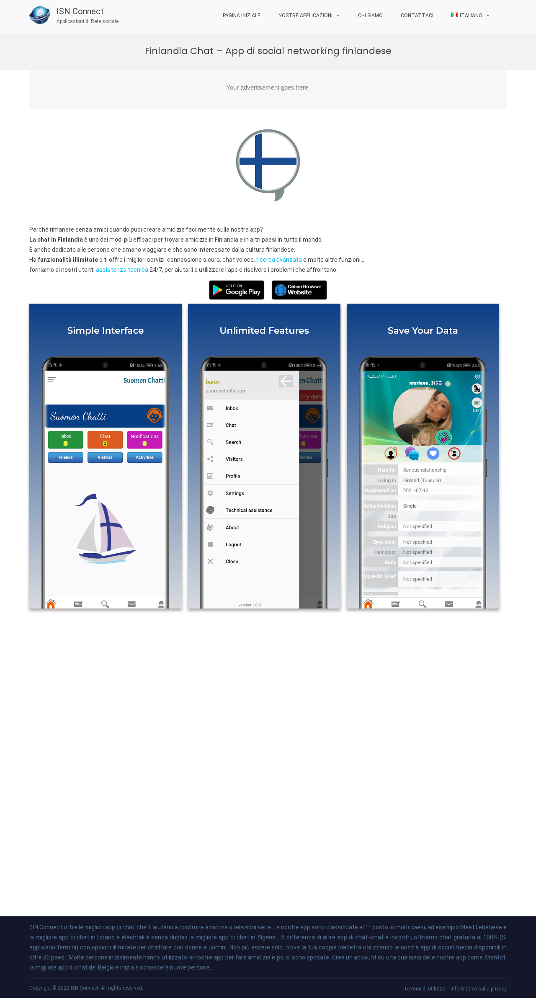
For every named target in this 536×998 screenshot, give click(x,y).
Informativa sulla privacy (479, 989)
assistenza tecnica (122, 269)
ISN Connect (80, 11)
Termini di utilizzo (424, 989)
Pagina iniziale (241, 15)
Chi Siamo (370, 15)
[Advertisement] (268, 89)
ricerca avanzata (279, 259)
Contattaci (417, 15)
